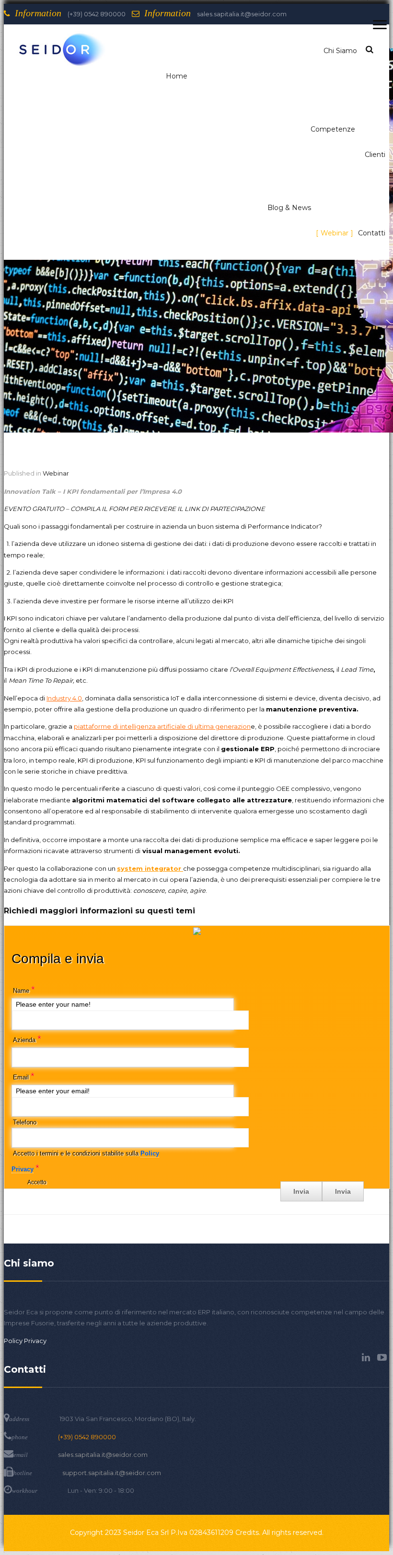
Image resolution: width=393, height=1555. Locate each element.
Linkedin (366, 1357)
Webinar (56, 473)
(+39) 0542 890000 (87, 1437)
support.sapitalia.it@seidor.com (111, 1473)
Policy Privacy (25, 1340)
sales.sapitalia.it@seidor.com (103, 1454)
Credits (247, 1532)
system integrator (150, 868)
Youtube (382, 1357)
